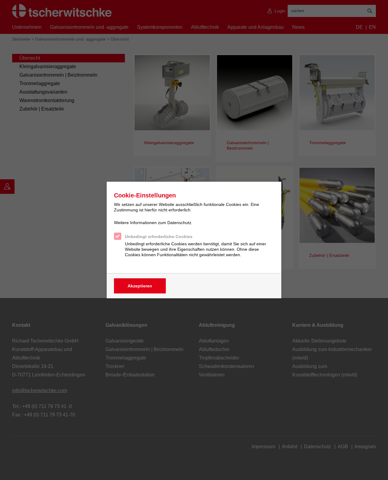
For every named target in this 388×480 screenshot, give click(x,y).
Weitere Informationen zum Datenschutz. (153, 222)
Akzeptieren (140, 285)
